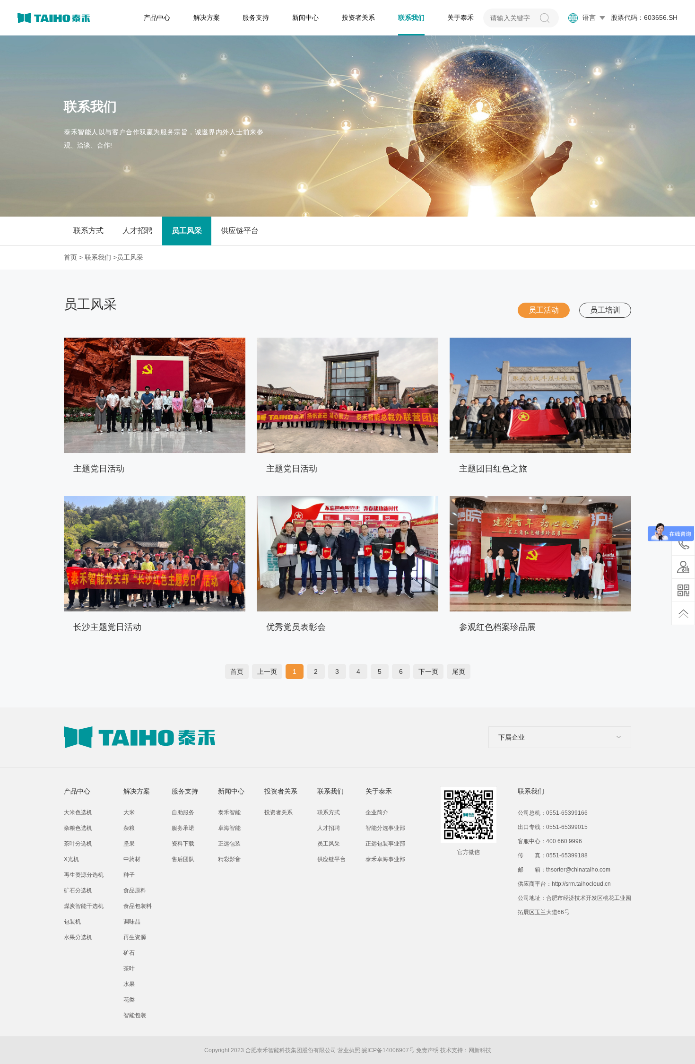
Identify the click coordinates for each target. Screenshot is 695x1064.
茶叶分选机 (78, 843)
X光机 (71, 859)
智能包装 (134, 1015)
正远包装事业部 (385, 843)
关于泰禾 (460, 17)
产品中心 (157, 17)
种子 (129, 875)
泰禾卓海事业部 (385, 859)
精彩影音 (229, 859)
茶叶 (129, 968)
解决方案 (206, 17)
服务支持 (256, 17)
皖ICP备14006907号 (388, 1050)
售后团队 (183, 859)
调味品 (131, 921)
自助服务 (183, 812)
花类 (129, 999)
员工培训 (605, 310)
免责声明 (427, 1050)
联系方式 (88, 231)
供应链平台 (240, 231)
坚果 (129, 843)
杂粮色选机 (78, 828)
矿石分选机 (78, 890)
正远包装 (229, 843)
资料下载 (183, 843)
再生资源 (134, 937)
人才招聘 (137, 231)
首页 (70, 257)
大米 (129, 812)
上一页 (267, 671)
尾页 (458, 671)
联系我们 (411, 17)
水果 (129, 984)
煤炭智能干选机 (84, 906)
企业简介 (376, 812)
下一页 (428, 671)
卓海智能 (229, 828)
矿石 (129, 953)
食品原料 (134, 890)
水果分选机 (78, 937)
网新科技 (480, 1050)
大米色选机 (78, 812)
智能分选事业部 (385, 828)
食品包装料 (137, 906)
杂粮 (129, 828)
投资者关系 (358, 17)
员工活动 (544, 310)
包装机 (72, 921)
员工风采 (187, 231)
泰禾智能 (229, 812)
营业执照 (349, 1050)
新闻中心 (305, 17)
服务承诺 (183, 828)
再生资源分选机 (84, 875)
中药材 (131, 859)
